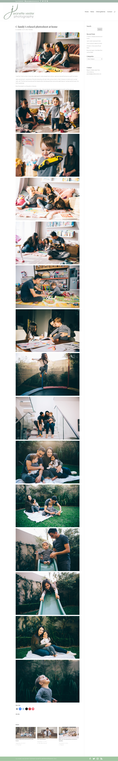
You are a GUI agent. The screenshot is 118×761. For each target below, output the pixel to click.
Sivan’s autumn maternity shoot (94, 43)
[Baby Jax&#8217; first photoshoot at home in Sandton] (69, 732)
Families (31, 29)
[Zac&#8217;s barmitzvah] (47, 732)
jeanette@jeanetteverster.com (94, 74)
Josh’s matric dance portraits (94, 41)
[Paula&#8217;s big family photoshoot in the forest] (26, 732)
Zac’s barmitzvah (41, 739)
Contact (109, 11)
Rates (92, 11)
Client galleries (100, 11)
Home (87, 11)
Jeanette (19, 29)
